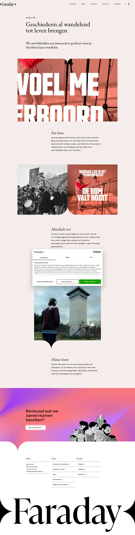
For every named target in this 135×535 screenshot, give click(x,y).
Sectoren (72, 4)
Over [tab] (91, 257)
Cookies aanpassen (66, 281)
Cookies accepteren (90, 281)
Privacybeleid (57, 479)
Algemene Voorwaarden (60, 484)
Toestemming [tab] (44, 257)
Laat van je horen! (34, 427)
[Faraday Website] (8, 4)
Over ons (105, 4)
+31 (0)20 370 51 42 (31, 469)
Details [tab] (67, 257)
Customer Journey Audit (60, 464)
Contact (117, 4)
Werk (83, 4)
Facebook (81, 474)
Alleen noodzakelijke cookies (45, 281)
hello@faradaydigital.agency (34, 471)
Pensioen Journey (58, 469)
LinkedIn (80, 464)
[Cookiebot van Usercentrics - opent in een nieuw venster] (94, 252)
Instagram (81, 469)
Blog (54, 474)
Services (94, 4)
